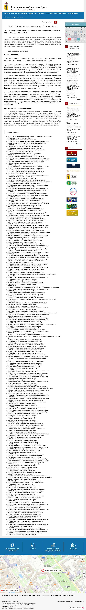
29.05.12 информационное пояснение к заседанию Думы (24, 392)
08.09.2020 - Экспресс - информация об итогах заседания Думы (26, 449)
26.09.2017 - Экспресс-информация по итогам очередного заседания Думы (29, 232)
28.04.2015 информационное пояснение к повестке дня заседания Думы (28, 529)
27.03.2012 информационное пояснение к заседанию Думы (24, 439)
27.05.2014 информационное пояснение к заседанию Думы (24, 296)
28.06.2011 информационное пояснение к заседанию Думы (24, 472)
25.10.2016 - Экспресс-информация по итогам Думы (22, 281)
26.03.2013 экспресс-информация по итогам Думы (22, 415)
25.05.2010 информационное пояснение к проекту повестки (25, 363)
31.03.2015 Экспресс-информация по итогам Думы (22, 501)
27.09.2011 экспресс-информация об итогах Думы (22, 430)
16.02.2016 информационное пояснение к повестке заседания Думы (27, 150)
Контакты (20, 17)
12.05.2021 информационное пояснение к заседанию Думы (24, 464)
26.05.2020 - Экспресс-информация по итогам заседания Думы (26, 348)
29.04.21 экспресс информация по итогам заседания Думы (24, 450)
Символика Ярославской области (24, 595)
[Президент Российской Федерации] (73, 159)
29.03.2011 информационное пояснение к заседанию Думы (24, 457)
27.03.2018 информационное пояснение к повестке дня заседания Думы (28, 215)
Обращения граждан (10, 17)
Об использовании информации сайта (62, 595)
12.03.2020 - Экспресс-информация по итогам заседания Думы (26, 286)
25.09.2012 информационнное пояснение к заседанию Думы (25, 341)
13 (75, 34)
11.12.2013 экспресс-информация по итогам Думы (22, 234)
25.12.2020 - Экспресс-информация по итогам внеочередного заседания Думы (30, 388)
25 (69, 39)
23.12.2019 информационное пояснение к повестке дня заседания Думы (28, 519)
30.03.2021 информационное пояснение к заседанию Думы (24, 413)
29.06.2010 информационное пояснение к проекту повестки (25, 350)
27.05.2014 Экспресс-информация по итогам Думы (22, 284)
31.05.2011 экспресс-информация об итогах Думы (22, 499)
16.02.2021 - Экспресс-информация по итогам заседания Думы (26, 491)
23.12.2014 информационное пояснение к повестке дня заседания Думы (28, 459)
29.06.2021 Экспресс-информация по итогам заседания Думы (25, 146)
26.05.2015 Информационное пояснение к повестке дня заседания (27, 218)
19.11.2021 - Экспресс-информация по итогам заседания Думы (25, 224)
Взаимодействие (73, 13)
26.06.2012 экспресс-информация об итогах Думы (22, 173)
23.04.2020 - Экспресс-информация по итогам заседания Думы (26, 361)
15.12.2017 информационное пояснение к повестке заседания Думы (27, 190)
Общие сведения (9, 13)
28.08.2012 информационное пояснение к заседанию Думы (24, 148)
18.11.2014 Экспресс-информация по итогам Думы (22, 474)
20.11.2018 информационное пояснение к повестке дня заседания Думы (28, 447)
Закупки (33, 549)
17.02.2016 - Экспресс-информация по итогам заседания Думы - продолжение (30, 136)
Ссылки (71, 148)
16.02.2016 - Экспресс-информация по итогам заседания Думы (26, 512)
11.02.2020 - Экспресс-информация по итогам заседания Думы (26, 311)
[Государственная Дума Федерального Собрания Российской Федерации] (73, 166)
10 (66, 34)
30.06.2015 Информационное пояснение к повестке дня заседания (27, 230)
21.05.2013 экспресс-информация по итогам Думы (22, 291)
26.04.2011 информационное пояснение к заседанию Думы (24, 328)
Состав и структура (21, 13)
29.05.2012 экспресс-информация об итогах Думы (22, 403)
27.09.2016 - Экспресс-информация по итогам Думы (22, 306)
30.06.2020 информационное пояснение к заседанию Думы (24, 339)
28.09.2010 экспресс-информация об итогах (20, 469)
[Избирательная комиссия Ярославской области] (73, 183)
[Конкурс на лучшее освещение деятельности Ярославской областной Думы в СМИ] (73, 213)
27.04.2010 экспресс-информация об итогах (20, 163)
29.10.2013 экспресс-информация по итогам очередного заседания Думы (28, 158)
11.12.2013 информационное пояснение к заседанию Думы (24, 183)
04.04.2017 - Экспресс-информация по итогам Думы (22, 250)
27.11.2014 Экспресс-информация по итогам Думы (22, 432)
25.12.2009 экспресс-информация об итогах (20, 176)
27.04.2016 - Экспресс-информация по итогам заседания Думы (26, 161)
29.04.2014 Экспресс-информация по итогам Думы (22, 397)
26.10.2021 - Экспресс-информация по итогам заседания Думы (25, 198)
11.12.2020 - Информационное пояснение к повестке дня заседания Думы (28, 390)
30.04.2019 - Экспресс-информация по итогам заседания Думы (26, 208)
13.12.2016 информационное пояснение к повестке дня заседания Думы (28, 267)
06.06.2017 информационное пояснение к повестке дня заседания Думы (28, 434)
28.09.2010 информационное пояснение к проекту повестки (25, 455)
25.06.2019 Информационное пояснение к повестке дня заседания (27, 407)
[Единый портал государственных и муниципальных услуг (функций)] (73, 191)
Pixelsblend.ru (80, 601)
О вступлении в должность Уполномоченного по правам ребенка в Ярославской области (73, 138)
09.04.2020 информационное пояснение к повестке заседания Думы (27, 302)
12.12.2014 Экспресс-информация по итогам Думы (22, 420)
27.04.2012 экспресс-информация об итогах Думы (22, 378)
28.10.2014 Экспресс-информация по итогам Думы (22, 383)
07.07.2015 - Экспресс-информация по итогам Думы (22, 380)
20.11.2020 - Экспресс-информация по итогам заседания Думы (25, 423)
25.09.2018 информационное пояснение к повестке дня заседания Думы (28, 395)
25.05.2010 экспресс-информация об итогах (20, 151)
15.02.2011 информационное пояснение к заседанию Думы (24, 514)
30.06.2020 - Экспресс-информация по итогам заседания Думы (26, 323)
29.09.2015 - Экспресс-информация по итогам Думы (22, 405)
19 (72, 36)
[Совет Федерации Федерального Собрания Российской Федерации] (73, 171)
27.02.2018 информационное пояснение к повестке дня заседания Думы (28, 203)
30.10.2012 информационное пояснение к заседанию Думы (24, 366)
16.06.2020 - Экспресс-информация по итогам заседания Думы (26, 334)
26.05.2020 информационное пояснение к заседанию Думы (24, 326)
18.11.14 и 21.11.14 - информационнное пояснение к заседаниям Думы (27, 222)
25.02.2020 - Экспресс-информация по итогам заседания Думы (26, 297)
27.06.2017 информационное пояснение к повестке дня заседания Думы (28, 460)
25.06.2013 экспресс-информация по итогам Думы (22, 279)
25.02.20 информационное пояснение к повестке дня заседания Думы (28, 264)
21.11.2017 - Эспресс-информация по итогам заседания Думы (25, 240)
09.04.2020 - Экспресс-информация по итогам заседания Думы (26, 375)
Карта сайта (45, 595)
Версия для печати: (48, 22)
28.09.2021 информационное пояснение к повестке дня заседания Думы (28, 160)
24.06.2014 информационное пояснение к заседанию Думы (24, 170)
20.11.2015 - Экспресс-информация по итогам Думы (22, 417)
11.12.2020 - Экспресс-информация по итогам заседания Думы (25, 400)
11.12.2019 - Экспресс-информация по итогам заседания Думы (25, 294)
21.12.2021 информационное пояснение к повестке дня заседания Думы (28, 249)
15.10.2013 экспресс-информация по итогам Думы (22, 187)
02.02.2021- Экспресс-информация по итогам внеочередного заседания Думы (30, 477)
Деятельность (32, 13)
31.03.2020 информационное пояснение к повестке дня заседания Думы (28, 289)
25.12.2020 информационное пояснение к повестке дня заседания (26, 402)
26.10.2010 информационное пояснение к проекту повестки (24, 511)
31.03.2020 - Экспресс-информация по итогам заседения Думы (26, 272)
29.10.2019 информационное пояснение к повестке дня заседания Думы (28, 531)
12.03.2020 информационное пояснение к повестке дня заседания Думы (28, 277)
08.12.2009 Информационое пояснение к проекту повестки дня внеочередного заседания (33, 287)
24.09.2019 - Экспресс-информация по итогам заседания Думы (26, 156)
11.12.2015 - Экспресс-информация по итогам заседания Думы (25, 393)
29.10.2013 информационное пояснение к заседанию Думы (24, 210)
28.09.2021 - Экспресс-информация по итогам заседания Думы (26, 171)
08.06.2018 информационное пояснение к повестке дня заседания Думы (28, 245)
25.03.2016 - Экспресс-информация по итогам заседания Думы (26, 454)
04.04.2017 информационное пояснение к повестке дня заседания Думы (28, 175)
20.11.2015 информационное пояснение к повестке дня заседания (26, 343)
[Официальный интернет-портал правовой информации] (73, 199)
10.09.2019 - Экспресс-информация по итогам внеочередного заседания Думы (30, 182)
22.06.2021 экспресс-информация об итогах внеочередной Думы (26, 521)
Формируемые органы (60, 13)
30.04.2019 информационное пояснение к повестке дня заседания (26, 489)
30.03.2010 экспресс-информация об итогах (20, 484)
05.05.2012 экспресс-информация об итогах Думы (22, 427)
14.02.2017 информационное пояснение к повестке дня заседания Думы (28, 524)
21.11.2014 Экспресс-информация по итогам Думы (22, 487)
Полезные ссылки (7, 595)
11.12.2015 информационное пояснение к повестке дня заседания (26, 482)
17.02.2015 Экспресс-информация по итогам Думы (22, 207)
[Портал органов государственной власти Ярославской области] (73, 153)
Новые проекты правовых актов (74, 47)
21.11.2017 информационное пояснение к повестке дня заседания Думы (28, 227)
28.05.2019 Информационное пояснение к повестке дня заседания (27, 502)
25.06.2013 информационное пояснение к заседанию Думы (24, 266)
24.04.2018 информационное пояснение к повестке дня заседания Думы (28, 476)
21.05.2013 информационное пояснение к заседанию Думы (24, 254)
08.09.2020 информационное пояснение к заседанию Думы (24, 365)
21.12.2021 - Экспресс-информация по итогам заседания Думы (25, 260)
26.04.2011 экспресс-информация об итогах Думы (22, 140)
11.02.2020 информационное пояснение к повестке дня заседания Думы (28, 252)
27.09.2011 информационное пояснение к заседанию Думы (24, 486)
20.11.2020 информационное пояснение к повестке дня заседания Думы (28, 412)
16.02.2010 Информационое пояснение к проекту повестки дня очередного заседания (32, 324)
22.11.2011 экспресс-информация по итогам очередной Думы (25, 153)
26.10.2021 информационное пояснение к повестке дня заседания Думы (28, 185)
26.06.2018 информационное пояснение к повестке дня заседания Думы (28, 370)
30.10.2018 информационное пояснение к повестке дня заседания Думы (28, 381)
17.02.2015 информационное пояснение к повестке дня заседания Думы (28, 193)
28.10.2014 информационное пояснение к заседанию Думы (24, 145)
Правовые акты (73, 103)
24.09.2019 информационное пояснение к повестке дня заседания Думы (28, 257)
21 (78, 36)
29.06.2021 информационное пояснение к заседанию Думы (24, 533)
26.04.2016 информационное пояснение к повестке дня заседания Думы (28, 509)
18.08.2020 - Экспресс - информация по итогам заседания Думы (26, 462)
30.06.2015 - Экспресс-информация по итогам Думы (22, 385)
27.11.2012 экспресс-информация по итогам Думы (22, 494)
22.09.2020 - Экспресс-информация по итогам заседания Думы (26, 435)
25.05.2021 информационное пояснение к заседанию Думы (24, 492)
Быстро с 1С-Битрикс (75, 607)
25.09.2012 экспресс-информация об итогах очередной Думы (25, 353)
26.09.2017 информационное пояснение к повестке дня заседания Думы (28, 398)
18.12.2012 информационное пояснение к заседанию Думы (24, 316)
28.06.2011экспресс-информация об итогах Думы (22, 470)
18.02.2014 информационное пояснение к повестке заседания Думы (27, 346)
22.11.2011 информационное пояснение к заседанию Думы (24, 444)
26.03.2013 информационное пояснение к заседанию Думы (24, 205)
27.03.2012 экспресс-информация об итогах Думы (22, 452)
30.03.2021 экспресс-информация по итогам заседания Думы (25, 425)
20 (75, 36)
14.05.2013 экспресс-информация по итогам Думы (22, 242)
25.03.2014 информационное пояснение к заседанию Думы (24, 321)
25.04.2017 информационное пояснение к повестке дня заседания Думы (28, 202)
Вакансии (73, 549)
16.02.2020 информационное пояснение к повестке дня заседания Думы (28, 504)
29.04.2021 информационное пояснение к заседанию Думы (24, 437)
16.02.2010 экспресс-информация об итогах (20, 262)
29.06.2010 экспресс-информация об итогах (20, 138)
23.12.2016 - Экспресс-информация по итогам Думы (22, 239)
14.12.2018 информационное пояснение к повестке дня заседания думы (28, 356)
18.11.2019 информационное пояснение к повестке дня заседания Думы (28, 195)
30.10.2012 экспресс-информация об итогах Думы (22, 523)
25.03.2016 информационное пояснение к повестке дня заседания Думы (28, 188)
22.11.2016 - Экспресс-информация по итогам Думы (22, 368)
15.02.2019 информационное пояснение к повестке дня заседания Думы (28, 331)
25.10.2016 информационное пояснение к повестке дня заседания (26, 292)
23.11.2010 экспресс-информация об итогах (20, 526)
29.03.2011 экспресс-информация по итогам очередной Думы (25, 528)
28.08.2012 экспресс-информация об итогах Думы (22, 534)
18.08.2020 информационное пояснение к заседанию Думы (24, 351)
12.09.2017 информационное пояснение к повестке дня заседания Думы (28, 386)
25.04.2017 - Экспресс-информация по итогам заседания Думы (26, 213)
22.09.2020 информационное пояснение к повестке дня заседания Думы (28, 376)
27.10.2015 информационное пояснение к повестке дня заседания (26, 329)
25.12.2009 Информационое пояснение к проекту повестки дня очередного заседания (32, 313)
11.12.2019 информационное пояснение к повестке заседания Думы (27, 143)
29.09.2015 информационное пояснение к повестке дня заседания (26, 355)
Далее (78, 99)
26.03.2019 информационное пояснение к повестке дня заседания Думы (28, 319)
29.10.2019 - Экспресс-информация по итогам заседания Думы (25, 168)
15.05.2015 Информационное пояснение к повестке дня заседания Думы (28, 141)
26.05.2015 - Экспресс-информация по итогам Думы (22, 408)
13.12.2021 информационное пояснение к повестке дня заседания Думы (28, 235)
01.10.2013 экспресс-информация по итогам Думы (22, 465)
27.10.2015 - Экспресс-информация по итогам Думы (22, 440)
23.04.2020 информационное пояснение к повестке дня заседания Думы (28, 314)
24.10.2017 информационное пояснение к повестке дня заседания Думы (28, 373)
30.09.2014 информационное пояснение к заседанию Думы (24, 247)
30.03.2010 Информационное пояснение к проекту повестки (25, 497)
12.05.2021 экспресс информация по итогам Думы (22, 479)
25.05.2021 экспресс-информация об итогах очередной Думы (25, 506)
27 (75, 39)
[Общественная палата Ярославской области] (73, 176)
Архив (9, 360)
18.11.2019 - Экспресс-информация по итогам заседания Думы (25, 220)
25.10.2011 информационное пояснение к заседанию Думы (24, 516)
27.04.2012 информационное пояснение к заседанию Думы (24, 200)
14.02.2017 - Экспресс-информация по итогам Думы (22, 422)
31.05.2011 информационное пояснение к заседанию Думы (24, 165)
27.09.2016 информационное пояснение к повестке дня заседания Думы (28, 318)
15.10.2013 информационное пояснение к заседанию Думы (24, 481)
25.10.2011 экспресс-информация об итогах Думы (22, 418)
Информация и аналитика (45, 13)
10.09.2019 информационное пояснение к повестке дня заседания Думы (28, 308)
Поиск (38, 595)
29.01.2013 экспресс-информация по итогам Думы (22, 178)
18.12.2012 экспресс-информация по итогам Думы (22, 304)
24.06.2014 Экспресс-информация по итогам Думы (22, 197)
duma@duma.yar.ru (30, 603)
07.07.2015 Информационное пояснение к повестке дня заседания (26, 180)
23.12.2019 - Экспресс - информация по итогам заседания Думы (26, 269)
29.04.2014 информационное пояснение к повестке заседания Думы (27, 358)
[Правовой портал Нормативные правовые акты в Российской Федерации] (73, 206)
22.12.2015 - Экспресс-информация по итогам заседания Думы (25, 244)
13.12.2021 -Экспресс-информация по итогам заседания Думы (25, 237)
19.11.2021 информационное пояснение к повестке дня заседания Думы (28, 212)
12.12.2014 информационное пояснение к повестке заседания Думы (27, 445)
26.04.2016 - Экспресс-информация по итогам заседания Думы (26, 496)
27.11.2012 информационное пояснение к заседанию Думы (24, 507)
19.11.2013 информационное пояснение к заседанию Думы (24, 271)
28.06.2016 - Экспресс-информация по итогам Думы (22, 467)
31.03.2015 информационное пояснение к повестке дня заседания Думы (28, 166)
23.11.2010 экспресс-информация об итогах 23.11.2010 (23, 442)
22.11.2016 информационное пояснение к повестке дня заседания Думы (28, 255)
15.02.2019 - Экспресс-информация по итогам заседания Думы (26, 282)
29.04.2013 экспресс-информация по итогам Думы (22, 229)
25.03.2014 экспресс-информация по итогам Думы (22, 309)
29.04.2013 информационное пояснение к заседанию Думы (24, 217)
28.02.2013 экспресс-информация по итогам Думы (22, 192)
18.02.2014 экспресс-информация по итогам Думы (22, 333)
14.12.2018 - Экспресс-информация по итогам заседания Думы (25, 344)
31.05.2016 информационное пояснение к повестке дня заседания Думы (28, 225)
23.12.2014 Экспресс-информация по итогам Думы (22, 518)
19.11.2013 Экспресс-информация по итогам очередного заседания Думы (28, 259)
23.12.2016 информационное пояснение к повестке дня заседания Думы (28, 410)
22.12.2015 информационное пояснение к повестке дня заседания (26, 428)
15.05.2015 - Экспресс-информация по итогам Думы (22, 155)
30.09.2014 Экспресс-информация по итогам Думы (22, 371)
